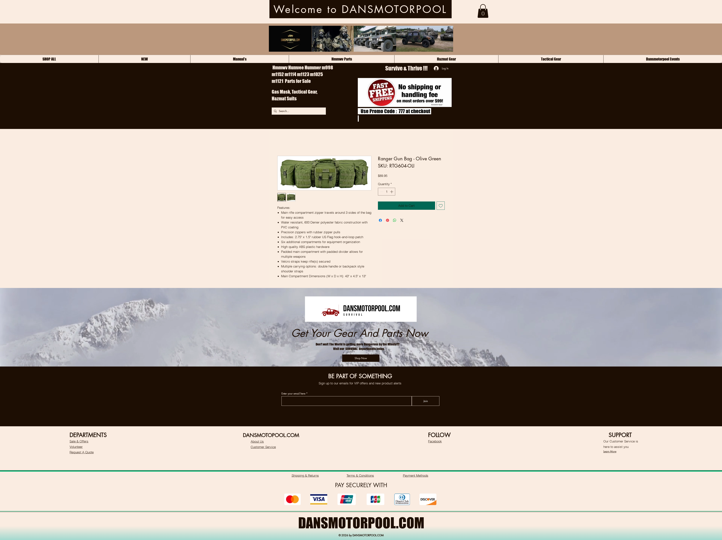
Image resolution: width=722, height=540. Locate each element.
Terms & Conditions (360, 475)
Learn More (609, 451)
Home (281, 142)
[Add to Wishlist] (441, 206)
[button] (483, 11)
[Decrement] (381, 191)
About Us (257, 441)
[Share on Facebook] (380, 220)
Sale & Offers (79, 441)
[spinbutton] (386, 191)
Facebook (435, 441)
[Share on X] (402, 220)
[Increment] (392, 191)
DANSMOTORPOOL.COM (361, 522)
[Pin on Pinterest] (387, 220)
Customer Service (263, 447)
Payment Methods (415, 475)
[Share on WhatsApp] (394, 220)
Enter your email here (293, 393)
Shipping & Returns (305, 475)
